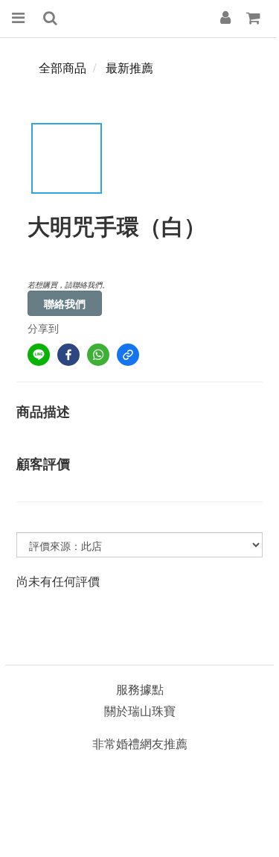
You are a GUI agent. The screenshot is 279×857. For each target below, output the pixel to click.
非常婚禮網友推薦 (139, 743)
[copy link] (128, 355)
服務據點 (140, 689)
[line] (39, 355)
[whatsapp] (98, 355)
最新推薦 (129, 67)
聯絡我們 (65, 303)
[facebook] (68, 355)
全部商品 (62, 67)
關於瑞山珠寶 (140, 710)
